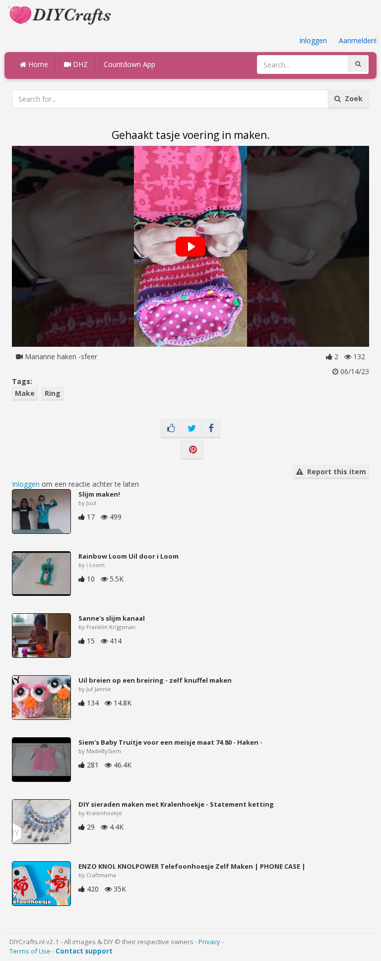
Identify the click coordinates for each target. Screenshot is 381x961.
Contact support (84, 951)
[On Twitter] (191, 429)
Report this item (334, 471)
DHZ (79, 64)
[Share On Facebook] (211, 429)
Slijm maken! (99, 494)
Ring (53, 393)
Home (37, 64)
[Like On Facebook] (171, 429)
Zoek (352, 98)
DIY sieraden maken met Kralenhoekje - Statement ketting (176, 804)
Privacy (209, 941)
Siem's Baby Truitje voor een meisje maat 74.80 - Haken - (170, 742)
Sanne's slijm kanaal (111, 618)
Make (25, 393)
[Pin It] (192, 450)
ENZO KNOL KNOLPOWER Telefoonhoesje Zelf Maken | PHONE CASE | (192, 866)
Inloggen (313, 40)
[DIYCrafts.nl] (60, 14)
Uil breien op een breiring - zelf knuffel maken (155, 680)
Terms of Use (30, 951)
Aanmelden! (358, 40)
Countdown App (129, 64)
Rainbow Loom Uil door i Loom (128, 556)
